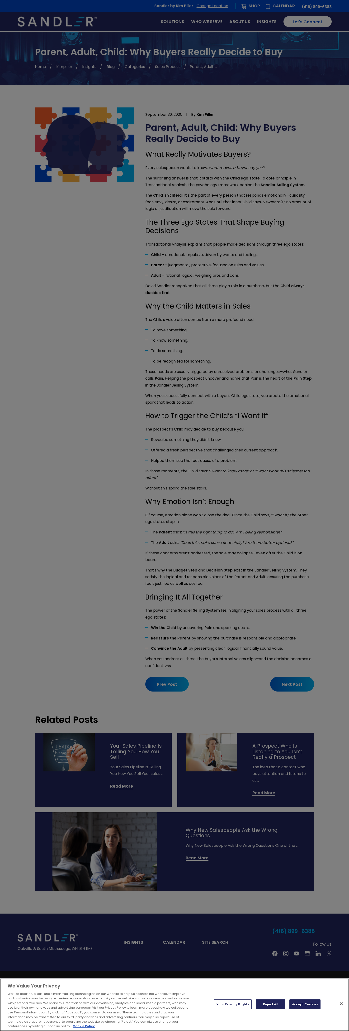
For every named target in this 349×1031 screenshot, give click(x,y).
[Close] (341, 1004)
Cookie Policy (84, 1026)
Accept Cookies (305, 1004)
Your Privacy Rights (233, 1004)
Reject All (270, 1004)
